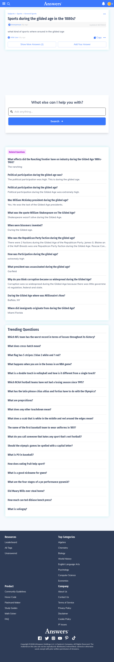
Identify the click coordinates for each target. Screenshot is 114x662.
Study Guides (11, 608)
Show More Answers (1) (31, 44)
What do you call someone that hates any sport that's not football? (45, 436)
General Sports (30, 13)
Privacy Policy (64, 608)
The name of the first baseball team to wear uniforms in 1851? (42, 427)
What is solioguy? (17, 509)
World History (64, 558)
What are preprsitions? (20, 400)
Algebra (62, 542)
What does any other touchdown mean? (29, 409)
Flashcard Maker (12, 602)
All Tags (8, 547)
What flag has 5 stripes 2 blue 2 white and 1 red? (34, 355)
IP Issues (62, 624)
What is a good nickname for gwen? (27, 472)
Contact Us (63, 597)
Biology (61, 553)
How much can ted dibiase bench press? (30, 500)
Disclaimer (63, 613)
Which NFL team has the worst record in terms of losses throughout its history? (51, 337)
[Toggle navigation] (3, 3)
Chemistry (63, 547)
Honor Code (10, 597)
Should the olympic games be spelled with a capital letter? (40, 445)
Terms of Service (66, 602)
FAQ (7, 619)
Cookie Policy (64, 619)
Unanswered (11, 553)
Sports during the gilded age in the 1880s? (41, 18)
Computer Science (67, 575)
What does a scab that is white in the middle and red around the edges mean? (50, 418)
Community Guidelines (15, 591)
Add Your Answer (82, 44)
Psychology (63, 569)
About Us (62, 591)
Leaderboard (11, 542)
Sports (19, 13)
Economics (63, 580)
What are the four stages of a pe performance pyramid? (38, 482)
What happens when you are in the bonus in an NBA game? (40, 364)
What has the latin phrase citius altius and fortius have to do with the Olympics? (52, 391)
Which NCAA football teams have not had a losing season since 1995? (46, 382)
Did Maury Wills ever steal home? (26, 491)
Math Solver (10, 613)
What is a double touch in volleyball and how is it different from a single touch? (51, 373)
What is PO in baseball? (21, 454)
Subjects (11, 13)
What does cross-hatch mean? (24, 346)
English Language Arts (69, 564)
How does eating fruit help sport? (26, 463)
